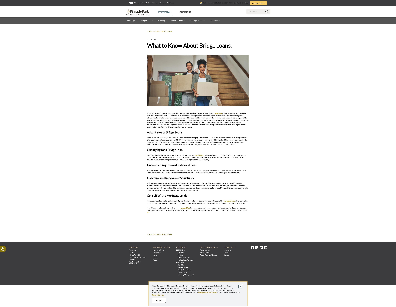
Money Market (183, 267)
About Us (217, 3)
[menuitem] (164, 12)
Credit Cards (182, 272)
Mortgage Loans (183, 257)
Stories (155, 257)
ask (148, 212)
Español (245, 3)
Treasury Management (186, 275)
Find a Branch (208, 3)
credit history (199, 155)
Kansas (226, 255)
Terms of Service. (158, 295)
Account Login (257, 3)
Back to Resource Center (160, 31)
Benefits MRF (135, 255)
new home (218, 113)
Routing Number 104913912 (135, 263)
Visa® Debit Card (184, 270)
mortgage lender (229, 201)
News (155, 255)
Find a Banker (205, 252)
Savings (180, 255)
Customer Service (235, 3)
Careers (224, 3)
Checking (181, 252)
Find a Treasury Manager (209, 255)
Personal (164, 12)
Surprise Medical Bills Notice (138, 258)
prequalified (185, 208)
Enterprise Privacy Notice (207, 293)
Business (185, 12)
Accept (158, 300)
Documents (157, 252)
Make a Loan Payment (185, 260)
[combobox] (255, 12)
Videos (155, 260)
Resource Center (161, 247)
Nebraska (227, 250)
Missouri (227, 252)
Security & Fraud (158, 250)
